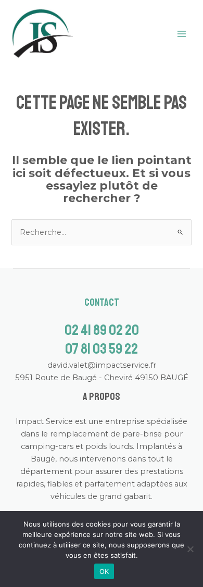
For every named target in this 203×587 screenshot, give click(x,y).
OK (104, 571)
